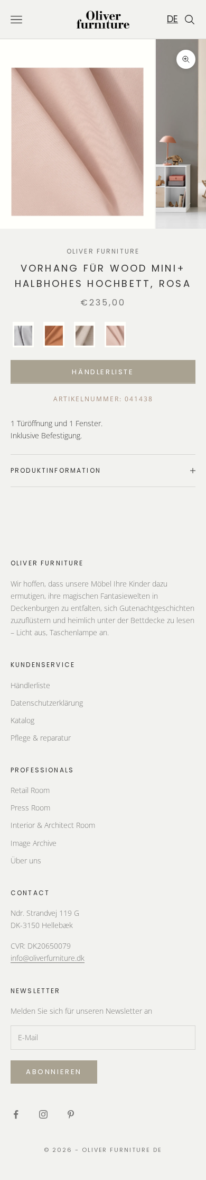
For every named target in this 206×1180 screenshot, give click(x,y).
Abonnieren (54, 1072)
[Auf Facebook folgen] (16, 1114)
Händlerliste (103, 372)
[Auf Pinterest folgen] (70, 1114)
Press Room (30, 808)
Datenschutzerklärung (47, 703)
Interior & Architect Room (53, 825)
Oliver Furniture (103, 251)
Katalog (22, 720)
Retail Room (30, 790)
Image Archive (34, 843)
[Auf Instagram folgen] (43, 1114)
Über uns (26, 860)
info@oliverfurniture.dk (48, 958)
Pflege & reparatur (41, 738)
